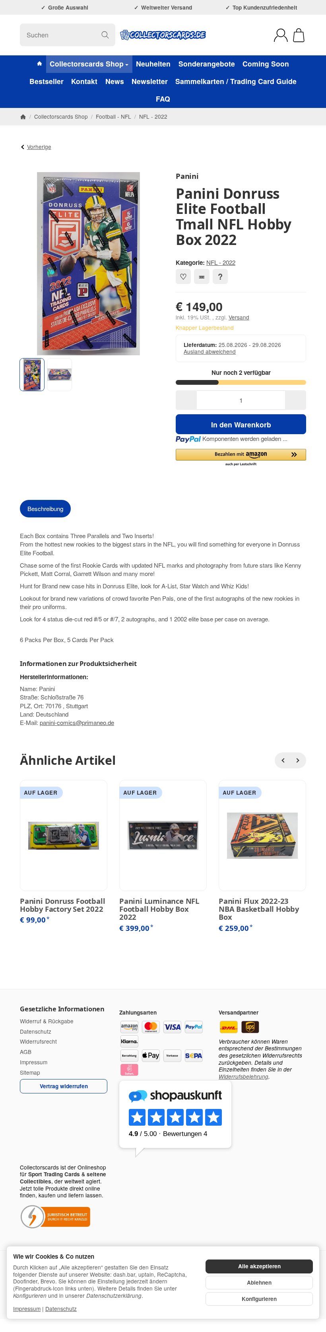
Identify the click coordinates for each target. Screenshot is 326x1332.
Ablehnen (259, 1282)
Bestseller (46, 81)
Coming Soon (266, 64)
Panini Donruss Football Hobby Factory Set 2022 (62, 905)
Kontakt (84, 81)
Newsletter (150, 81)
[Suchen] (105, 35)
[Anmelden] (281, 35)
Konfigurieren (259, 1299)
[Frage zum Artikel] (220, 276)
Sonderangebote (207, 64)
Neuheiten (153, 64)
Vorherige (39, 147)
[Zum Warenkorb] (298, 35)
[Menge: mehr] (295, 400)
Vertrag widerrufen (64, 1086)
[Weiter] (298, 760)
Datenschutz (61, 1308)
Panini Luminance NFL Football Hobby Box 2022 (159, 909)
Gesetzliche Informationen (62, 1009)
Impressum (27, 1308)
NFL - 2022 (220, 262)
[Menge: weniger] (186, 400)
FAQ (163, 99)
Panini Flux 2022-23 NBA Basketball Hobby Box (259, 909)
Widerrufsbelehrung (243, 1076)
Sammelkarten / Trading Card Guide (236, 81)
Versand (239, 317)
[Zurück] (283, 760)
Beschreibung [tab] (45, 508)
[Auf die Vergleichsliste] (201, 276)
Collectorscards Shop (87, 64)
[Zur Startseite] (163, 35)
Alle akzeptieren (259, 1266)
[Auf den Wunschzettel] (183, 276)
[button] (32, 374)
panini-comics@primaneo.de (77, 722)
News (114, 81)
